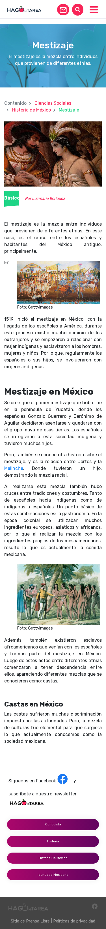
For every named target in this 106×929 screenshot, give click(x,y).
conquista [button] (53, 824)
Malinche (13, 468)
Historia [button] (53, 841)
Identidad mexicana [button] (53, 875)
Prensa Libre (38, 921)
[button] (63, 9)
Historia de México (31, 110)
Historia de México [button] (53, 858)
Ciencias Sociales (52, 103)
